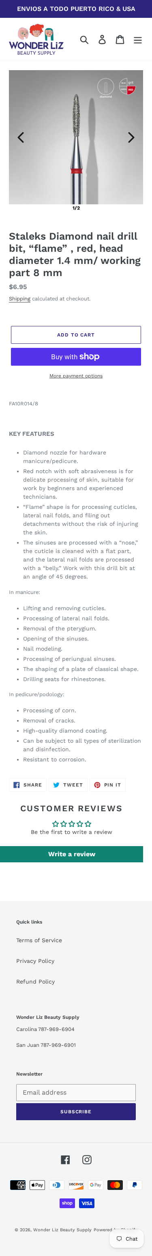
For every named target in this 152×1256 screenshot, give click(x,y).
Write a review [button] (71, 854)
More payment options (76, 376)
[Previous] (20, 137)
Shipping (19, 299)
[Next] (131, 137)
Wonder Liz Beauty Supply (62, 1229)
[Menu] (138, 39)
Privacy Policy (35, 961)
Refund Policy (35, 981)
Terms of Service (39, 940)
